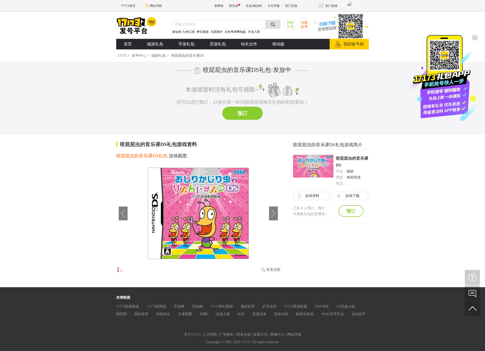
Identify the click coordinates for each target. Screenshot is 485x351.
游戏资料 (312, 196)
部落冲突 (281, 314)
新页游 (233, 6)
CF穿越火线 (345, 306)
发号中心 (139, 55)
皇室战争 (259, 314)
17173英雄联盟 (295, 306)
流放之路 (223, 314)
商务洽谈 (243, 334)
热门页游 (291, 6)
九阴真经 (216, 32)
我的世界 (141, 314)
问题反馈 (304, 24)
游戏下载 (352, 196)
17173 (121, 55)
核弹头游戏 (304, 314)
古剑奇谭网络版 (235, 32)
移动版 (278, 44)
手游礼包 (186, 44)
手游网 (179, 306)
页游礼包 (218, 44)
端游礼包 (155, 44)
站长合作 (249, 44)
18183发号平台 (332, 314)
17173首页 (128, 6)
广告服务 (227, 334)
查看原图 (273, 270)
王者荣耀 (185, 314)
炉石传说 (269, 306)
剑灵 (241, 314)
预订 (242, 113)
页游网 (197, 306)
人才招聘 (210, 334)
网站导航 (156, 6)
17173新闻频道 (127, 306)
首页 (128, 44)
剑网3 (204, 314)
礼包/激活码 (254, 6)
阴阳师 (121, 314)
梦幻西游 (203, 32)
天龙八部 (254, 32)
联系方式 (260, 334)
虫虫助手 (359, 314)
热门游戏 (331, 6)
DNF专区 (322, 306)
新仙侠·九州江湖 (183, 32)
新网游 (219, 6)
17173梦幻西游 (221, 306)
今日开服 (274, 6)
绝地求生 (163, 314)
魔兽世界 (248, 306)
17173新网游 (156, 306)
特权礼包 (290, 24)
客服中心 (277, 334)
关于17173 (192, 334)
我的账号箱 (354, 44)
